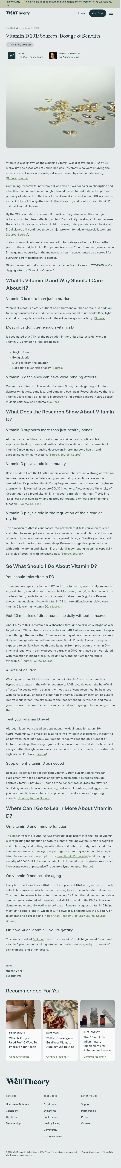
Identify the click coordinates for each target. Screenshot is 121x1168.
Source (11, 178)
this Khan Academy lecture (65, 916)
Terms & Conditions (90, 1152)
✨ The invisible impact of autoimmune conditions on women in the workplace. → (59, 4)
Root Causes (51, 1117)
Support (86, 1104)
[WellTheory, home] (18, 13)
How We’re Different (17, 1104)
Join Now (97, 13)
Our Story (11, 1117)
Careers (85, 1123)
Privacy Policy (108, 1152)
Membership (13, 1123)
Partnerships (88, 1111)
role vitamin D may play (72, 856)
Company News (53, 1136)
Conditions (12, 1111)
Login (81, 13)
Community (50, 1130)
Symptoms (50, 1111)
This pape (12, 836)
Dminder (38, 939)
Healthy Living (14, 971)
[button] (111, 13)
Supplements (13, 976)
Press (84, 1117)
